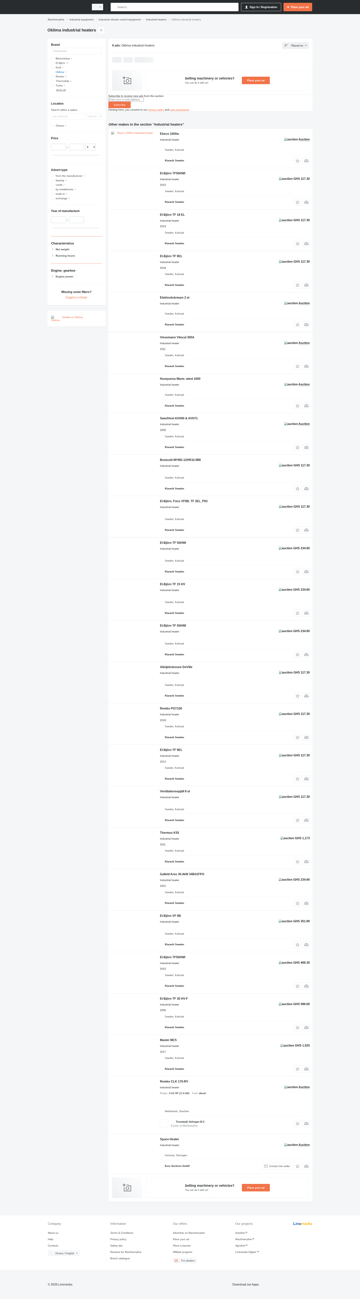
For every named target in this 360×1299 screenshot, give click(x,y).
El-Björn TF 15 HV (172, 584)
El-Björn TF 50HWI (173, 542)
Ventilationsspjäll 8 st (175, 791)
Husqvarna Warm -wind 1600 (180, 378)
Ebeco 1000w (169, 133)
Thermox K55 (169, 832)
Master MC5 (168, 1040)
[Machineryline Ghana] (67, 7)
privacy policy (156, 109)
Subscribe (119, 104)
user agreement (179, 109)
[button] (297, 160)
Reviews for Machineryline (125, 1251)
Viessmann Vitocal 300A (177, 337)
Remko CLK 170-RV (174, 1081)
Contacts (53, 1245)
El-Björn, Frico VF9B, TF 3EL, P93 (184, 501)
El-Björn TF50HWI (172, 173)
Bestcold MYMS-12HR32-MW (180, 459)
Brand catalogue (120, 1258)
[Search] (114, 7)
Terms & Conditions (121, 1232)
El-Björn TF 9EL (171, 256)
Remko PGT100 (171, 708)
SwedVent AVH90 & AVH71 (179, 418)
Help (50, 1239)
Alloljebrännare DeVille (176, 667)
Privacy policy (118, 1239)
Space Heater (169, 1139)
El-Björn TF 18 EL (172, 214)
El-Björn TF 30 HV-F (174, 998)
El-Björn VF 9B (170, 915)
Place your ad (256, 80)
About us (53, 1232)
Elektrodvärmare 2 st (174, 297)
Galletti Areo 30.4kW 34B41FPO (182, 874)
